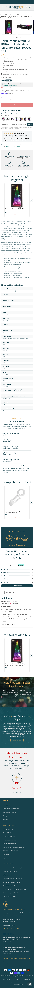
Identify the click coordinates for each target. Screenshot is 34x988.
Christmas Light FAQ (9, 886)
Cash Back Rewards (9, 836)
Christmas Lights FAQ (10, 113)
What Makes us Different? (11, 808)
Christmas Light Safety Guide (12, 893)
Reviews (5, 819)
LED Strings (19, 14)
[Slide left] (13, 37)
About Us (5, 805)
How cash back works (10, 85)
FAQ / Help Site (7, 833)
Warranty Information (9, 843)
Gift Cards (6, 854)
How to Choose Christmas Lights (12, 868)
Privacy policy (8, 982)
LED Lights (12, 14)
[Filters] (3, 592)
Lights (6, 14)
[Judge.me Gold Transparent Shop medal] (8, 538)
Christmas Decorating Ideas (11, 882)
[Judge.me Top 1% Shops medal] (23, 538)
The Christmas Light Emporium (14, 979)
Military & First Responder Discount (13, 847)
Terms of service (17, 982)
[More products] (31, 200)
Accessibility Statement (10, 812)
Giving (5, 816)
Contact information (18, 984)
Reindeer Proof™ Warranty (11, 110)
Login (4, 858)
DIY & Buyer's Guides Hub (10, 871)
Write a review (17, 586)
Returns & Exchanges (9, 840)
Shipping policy (26, 982)
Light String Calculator (9, 896)
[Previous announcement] (3, 2)
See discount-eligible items (13, 146)
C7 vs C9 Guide (7, 875)
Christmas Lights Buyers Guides (12, 878)
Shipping (3, 87)
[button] (2, 7)
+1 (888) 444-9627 (9, 921)
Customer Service (8, 829)
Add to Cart (17, 215)
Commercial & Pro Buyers (10, 851)
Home (1, 14)
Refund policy (27, 979)
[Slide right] (20, 37)
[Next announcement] (31, 2)
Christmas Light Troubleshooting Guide (14, 889)
